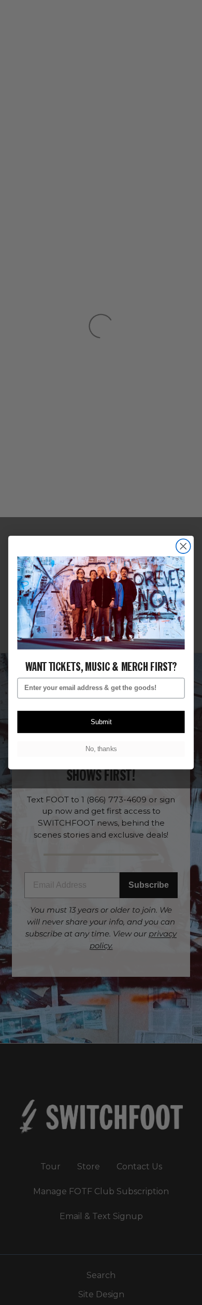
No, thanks (101, 749)
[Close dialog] (183, 546)
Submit (101, 722)
